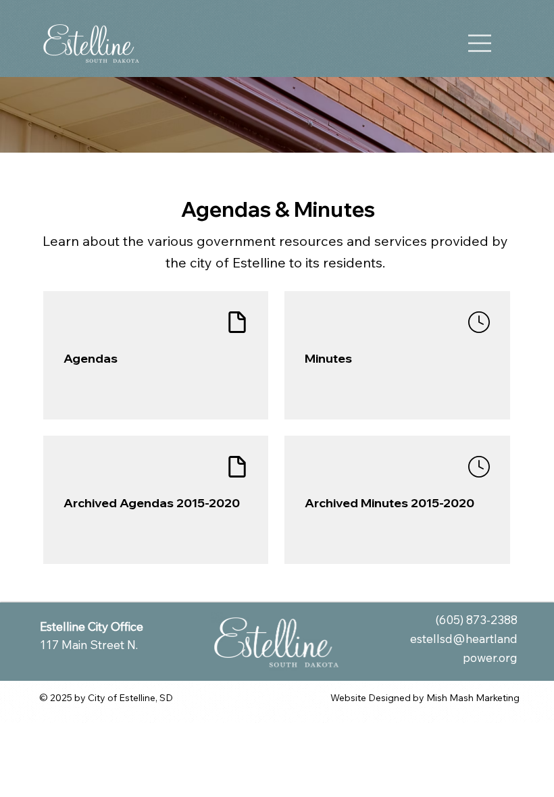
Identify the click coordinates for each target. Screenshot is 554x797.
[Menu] (480, 43)
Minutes (328, 358)
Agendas (91, 358)
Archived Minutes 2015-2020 (389, 503)
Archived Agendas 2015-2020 (152, 503)
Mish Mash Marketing (473, 698)
